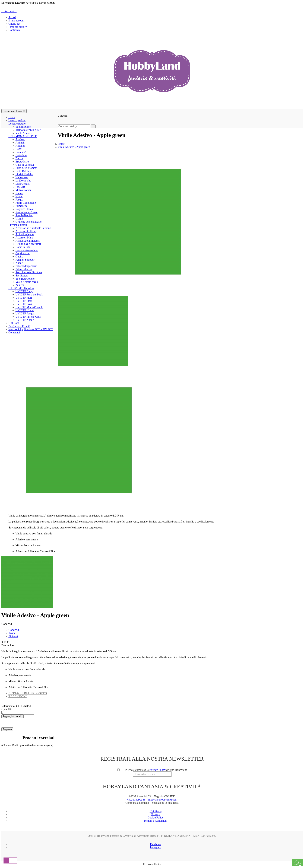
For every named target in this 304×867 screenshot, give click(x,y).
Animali (19, 142)
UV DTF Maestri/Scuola (29, 307)
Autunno (20, 145)
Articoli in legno (24, 234)
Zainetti (19, 284)
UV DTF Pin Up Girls (28, 316)
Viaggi (19, 218)
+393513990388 (136, 799)
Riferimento (8, 706)
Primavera (21, 205)
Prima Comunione (25, 202)
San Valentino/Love (26, 212)
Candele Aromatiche (26, 250)
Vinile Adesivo (23, 133)
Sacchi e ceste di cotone (28, 272)
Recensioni (17, 696)
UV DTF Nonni (24, 310)
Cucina (19, 256)
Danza (19, 158)
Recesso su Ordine (152, 864)
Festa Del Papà (23, 171)
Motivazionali (23, 190)
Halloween (21, 177)
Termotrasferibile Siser (27, 129)
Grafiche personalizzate (28, 221)
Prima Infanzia (23, 269)
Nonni (19, 196)
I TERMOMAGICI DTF (22, 136)
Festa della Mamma (26, 167)
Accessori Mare (24, 237)
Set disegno (21, 275)
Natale (19, 193)
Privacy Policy (157, 769)
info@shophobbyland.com (162, 799)
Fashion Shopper (24, 259)
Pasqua (19, 199)
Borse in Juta (22, 247)
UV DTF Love (23, 303)
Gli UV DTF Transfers (21, 288)
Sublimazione (23, 126)
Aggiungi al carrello (12, 716)
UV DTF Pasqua (24, 313)
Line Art (20, 186)
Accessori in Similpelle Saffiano (33, 228)
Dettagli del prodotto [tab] (27, 693)
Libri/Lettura (22, 183)
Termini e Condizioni (155, 820)
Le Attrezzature (17, 123)
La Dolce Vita (23, 180)
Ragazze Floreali (24, 209)
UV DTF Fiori (23, 297)
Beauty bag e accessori (28, 243)
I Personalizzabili (17, 224)
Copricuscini (22, 253)
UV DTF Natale (24, 319)
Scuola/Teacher (24, 215)
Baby (18, 148)
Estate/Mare (22, 161)
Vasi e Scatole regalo (27, 281)
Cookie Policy (155, 817)
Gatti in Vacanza (24, 164)
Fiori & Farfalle (24, 174)
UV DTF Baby (24, 291)
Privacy (155, 814)
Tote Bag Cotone (24, 278)
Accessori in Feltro (25, 231)
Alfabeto (20, 139)
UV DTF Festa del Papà (29, 294)
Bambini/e (21, 152)
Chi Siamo (156, 811)
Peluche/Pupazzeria (26, 265)
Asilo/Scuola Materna (27, 240)
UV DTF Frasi (23, 300)
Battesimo (21, 155)
